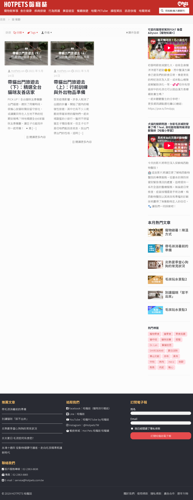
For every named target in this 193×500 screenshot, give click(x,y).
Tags (33, 32)
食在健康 (26, 11)
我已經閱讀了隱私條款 (147, 428)
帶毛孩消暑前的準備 (14, 409)
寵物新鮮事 (11, 11)
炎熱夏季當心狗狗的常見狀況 (19, 428)
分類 (19, 32)
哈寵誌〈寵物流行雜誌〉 (97, 408)
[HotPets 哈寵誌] (25, 4)
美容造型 (68, 11)
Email (133, 419)
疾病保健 (40, 11)
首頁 (2, 19)
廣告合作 (169, 493)
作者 (47, 32)
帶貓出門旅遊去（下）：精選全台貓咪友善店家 (25, 86)
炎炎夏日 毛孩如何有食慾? (17, 438)
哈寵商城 (144, 11)
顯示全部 (133, 32)
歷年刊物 (182, 493)
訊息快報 (130, 11)
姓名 (133, 409)
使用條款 (142, 493)
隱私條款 (155, 493)
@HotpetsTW (91, 425)
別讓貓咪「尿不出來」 (15, 419)
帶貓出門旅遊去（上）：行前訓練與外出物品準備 (71, 86)
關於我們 (129, 493)
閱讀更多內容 (37, 137)
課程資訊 (116, 11)
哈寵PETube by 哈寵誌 (96, 419)
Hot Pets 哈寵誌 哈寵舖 (95, 430)
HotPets (16, 71)
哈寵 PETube (99, 11)
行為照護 (54, 11)
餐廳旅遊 (82, 11)
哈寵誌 (81, 414)
